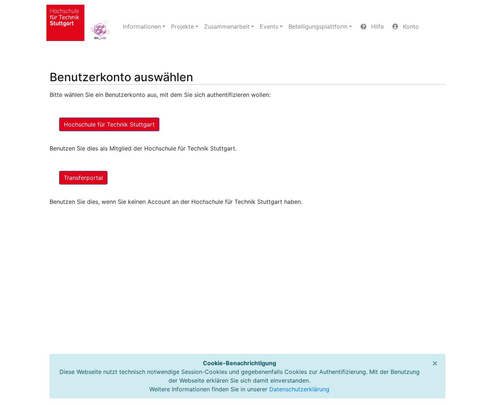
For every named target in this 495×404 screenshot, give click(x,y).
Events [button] (269, 26)
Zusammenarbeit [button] (227, 26)
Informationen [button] (142, 26)
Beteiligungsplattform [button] (318, 26)
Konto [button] (410, 26)
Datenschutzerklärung (299, 389)
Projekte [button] (182, 26)
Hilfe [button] (376, 26)
